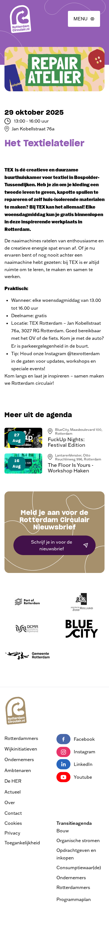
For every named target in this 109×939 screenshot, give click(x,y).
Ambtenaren (17, 770)
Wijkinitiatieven (20, 749)
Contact (13, 813)
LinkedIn (83, 764)
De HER (12, 781)
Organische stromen (78, 840)
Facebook (84, 739)
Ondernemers (19, 759)
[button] (84, 19)
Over (9, 802)
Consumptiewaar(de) (78, 867)
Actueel (12, 792)
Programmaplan (73, 899)
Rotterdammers (21, 738)
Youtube (83, 777)
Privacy (12, 833)
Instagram (84, 751)
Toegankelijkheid (22, 842)
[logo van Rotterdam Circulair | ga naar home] (20, 18)
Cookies (13, 823)
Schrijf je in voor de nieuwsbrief (51, 545)
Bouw (62, 830)
